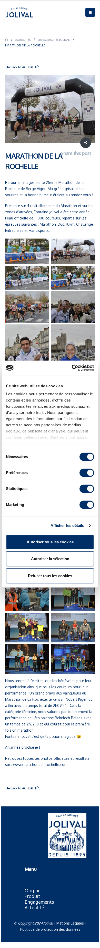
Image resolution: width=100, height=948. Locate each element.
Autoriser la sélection (50, 559)
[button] (90, 12)
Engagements (39, 902)
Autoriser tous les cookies (50, 542)
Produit (32, 896)
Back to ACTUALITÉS (25, 67)
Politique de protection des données (50, 929)
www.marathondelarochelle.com (40, 764)
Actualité (34, 907)
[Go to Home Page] (6, 40)
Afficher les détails (67, 525)
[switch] (86, 473)
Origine (33, 890)
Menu (30, 869)
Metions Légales (70, 923)
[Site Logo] (19, 12)
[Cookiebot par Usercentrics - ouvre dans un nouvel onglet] (72, 367)
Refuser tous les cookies (50, 576)
